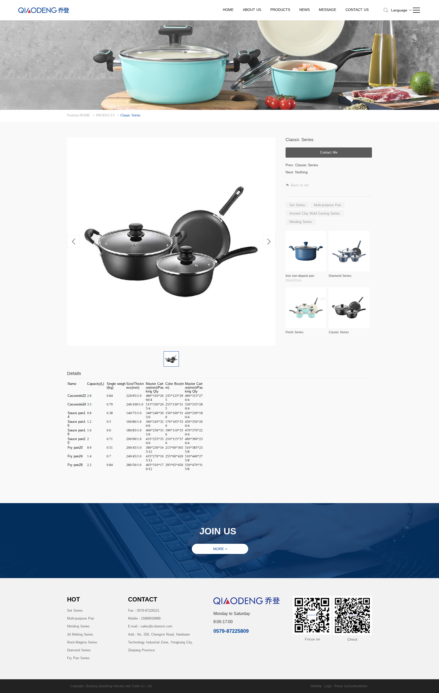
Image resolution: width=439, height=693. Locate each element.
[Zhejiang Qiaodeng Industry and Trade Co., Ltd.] (43, 10)
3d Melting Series (80, 634)
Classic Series (130, 115)
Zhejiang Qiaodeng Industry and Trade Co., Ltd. (118, 686)
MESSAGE (327, 10)
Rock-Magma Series (82, 642)
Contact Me (328, 152)
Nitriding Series (78, 626)
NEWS (304, 10)
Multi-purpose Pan (80, 618)
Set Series (75, 610)
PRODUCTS (280, 10)
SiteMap (316, 686)
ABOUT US (252, 10)
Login (328, 686)
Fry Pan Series (78, 658)
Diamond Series (79, 650)
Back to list (300, 185)
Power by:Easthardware (351, 686)
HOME (228, 10)
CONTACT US (357, 10)
